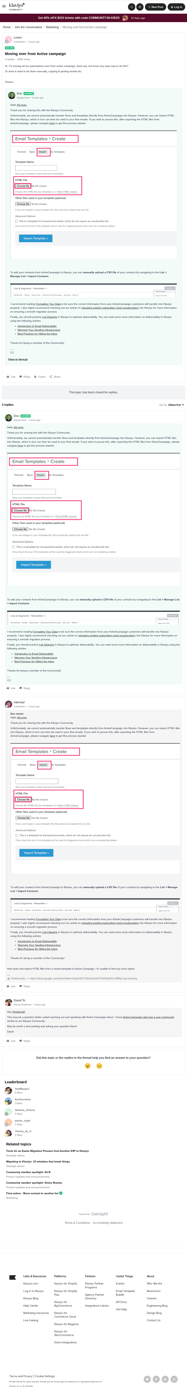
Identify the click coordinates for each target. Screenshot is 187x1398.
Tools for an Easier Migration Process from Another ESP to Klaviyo (47, 1150)
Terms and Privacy (20, 1376)
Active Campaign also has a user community (148, 1017)
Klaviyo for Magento (66, 1324)
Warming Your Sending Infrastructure (39, 329)
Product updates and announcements (28, 1176)
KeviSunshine (23, 1099)
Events (120, 1283)
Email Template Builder (125, 1292)
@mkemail (18, 1011)
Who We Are (154, 1283)
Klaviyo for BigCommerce (63, 1303)
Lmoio (18, 37)
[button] (4, 7)
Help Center (30, 1305)
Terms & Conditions (77, 1222)
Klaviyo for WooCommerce (64, 1333)
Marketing (52, 27)
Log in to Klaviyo (33, 1291)
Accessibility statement (108, 1222)
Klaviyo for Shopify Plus (65, 1292)
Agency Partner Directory (94, 1296)
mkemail (19, 702)
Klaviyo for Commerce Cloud (65, 1314)
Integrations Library (97, 1305)
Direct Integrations (65, 1342)
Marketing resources (36, 1312)
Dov (19, 93)
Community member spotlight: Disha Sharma (34, 1182)
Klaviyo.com (30, 1283)
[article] (93, 552)
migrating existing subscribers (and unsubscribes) (110, 307)
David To (19, 1000)
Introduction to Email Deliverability (37, 326)
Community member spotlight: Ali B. (28, 1172)
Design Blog (154, 1312)
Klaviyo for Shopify (65, 1283)
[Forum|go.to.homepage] (17, 7)
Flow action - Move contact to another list (32, 1193)
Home (7, 27)
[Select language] (140, 7)
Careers (152, 1298)
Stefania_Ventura (25, 1109)
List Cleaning (49, 316)
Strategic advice (15, 1155)
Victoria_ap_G (23, 1131)
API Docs (121, 1302)
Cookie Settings (45, 1376)
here (52, 123)
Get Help (121, 1309)
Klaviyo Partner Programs (94, 1285)
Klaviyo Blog (30, 1298)
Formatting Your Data (48, 303)
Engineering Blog (157, 1305)
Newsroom (154, 1291)
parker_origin (22, 1120)
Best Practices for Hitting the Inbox (37, 333)
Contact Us (154, 1320)
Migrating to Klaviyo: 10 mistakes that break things (38, 1161)
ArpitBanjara (22, 1088)
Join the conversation (28, 27)
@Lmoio (21, 104)
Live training (30, 1320)
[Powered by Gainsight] (93, 1215)
